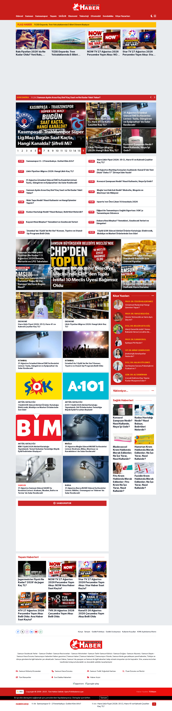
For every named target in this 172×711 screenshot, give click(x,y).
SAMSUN (22, 485)
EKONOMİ (22, 321)
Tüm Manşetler (25, 677)
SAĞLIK (62, 16)
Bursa (68, 485)
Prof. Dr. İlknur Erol (135, 339)
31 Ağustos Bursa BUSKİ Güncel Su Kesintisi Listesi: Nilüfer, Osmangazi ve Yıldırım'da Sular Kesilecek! (85, 490)
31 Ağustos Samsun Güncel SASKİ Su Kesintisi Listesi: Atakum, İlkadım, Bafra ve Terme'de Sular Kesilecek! (38, 490)
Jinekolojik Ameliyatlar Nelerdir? (135, 355)
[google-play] (92, 684)
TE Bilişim (152, 692)
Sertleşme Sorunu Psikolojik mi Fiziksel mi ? (139, 367)
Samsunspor (41, 16)
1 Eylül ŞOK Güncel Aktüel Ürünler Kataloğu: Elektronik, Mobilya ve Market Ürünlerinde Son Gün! (38, 407)
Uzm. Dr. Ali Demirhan (136, 375)
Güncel (19, 16)
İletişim (87, 632)
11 (61, 151)
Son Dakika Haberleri (62, 677)
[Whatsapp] (41, 632)
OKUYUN (95, 698)
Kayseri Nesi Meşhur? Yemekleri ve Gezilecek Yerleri (52, 222)
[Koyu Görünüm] (152, 16)
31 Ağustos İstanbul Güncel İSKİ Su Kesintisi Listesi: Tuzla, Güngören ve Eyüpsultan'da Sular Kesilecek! (38, 365)
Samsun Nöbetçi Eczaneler (30, 671)
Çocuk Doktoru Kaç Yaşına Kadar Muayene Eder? (137, 379)
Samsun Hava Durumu (63, 671)
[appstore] (79, 684)
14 (74, 151)
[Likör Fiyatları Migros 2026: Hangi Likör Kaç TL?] (86, 305)
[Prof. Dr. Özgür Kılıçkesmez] (118, 305)
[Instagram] (27, 632)
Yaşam (53, 16)
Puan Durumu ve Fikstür (135, 671)
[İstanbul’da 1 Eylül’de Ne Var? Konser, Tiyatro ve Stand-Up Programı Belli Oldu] (86, 344)
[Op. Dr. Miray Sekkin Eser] (118, 353)
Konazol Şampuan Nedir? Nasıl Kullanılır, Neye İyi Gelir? (125, 181)
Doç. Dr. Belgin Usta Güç (137, 326)
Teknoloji (84, 16)
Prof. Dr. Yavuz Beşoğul (137, 314)
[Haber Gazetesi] (86, 7)
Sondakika (108, 16)
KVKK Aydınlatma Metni (146, 632)
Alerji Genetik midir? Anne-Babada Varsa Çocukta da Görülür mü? (138, 330)
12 (66, 151)
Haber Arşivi (95, 677)
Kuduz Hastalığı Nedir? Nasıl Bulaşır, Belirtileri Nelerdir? (54, 212)
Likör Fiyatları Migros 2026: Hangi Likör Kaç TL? (50, 171)
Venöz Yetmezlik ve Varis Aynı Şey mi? (138, 318)
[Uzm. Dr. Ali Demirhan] (118, 378)
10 (57, 151)
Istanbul (22, 361)
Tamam (103, 698)
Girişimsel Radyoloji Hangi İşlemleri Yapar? (137, 306)
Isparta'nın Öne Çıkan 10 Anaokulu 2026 (117, 202)
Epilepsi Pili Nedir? (133, 343)
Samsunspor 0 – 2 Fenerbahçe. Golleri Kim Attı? (50, 161)
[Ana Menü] (155, 16)
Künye (80, 632)
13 (70, 151)
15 (79, 151)
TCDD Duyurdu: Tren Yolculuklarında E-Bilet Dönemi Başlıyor (61, 25)
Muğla (68, 444)
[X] (22, 632)
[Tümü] (153, 296)
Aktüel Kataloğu (26, 402)
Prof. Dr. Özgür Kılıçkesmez (139, 302)
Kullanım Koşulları (129, 632)
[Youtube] (36, 632)
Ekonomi (72, 16)
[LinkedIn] (31, 632)
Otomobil (96, 16)
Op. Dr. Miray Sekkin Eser (137, 350)
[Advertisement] (86, 75)
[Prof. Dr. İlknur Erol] (118, 341)
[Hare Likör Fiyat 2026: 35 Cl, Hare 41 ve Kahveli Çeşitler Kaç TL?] (39, 305)
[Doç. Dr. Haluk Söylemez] (118, 365)
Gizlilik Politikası (98, 632)
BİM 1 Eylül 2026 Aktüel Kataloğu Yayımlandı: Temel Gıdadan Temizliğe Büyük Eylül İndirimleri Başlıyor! (38, 449)
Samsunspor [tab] (63, 503)
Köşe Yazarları (122, 16)
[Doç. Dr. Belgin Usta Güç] (118, 329)
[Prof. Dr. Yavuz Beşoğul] (118, 317)
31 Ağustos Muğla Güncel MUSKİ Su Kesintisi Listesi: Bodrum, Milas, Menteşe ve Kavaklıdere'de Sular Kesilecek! (86, 449)
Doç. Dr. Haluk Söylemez (137, 362)
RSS (21, 692)
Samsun (29, 16)
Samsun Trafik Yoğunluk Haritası (103, 671)
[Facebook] (18, 632)
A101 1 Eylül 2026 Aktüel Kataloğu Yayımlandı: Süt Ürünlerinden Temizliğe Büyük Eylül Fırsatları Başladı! (83, 407)
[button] (151, 97)
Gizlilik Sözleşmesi (113, 632)
